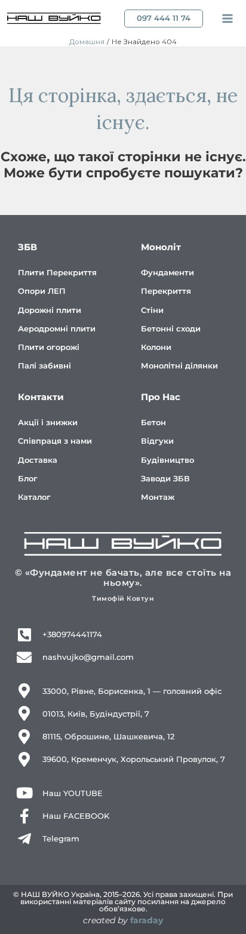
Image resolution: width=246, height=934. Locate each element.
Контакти (41, 397)
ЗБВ (27, 247)
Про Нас (160, 397)
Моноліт (161, 247)
